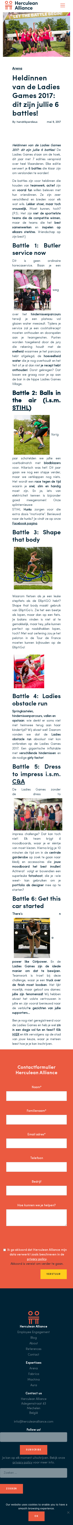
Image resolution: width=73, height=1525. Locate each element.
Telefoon (36, 1158)
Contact (33, 1354)
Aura (33, 1385)
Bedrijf (36, 1181)
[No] (68, 1512)
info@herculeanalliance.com (33, 1421)
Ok (36, 1516)
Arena (17, 68)
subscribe (33, 1450)
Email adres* (36, 1134)
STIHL (20, 408)
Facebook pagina (24, 523)
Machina (33, 1379)
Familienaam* (36, 1111)
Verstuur (54, 1274)
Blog (33, 1337)
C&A (18, 782)
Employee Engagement (33, 1332)
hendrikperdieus (27, 122)
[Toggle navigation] (62, 5)
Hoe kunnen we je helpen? (36, 1205)
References (33, 1349)
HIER (15, 1034)
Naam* (36, 1087)
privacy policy (36, 1259)
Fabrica (33, 1374)
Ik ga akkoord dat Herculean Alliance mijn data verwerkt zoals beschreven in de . (37, 1254)
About (33, 1343)
